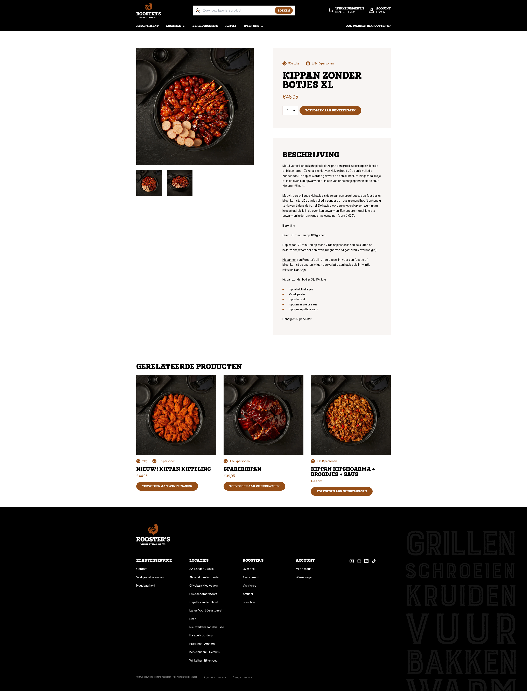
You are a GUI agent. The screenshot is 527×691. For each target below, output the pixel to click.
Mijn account (304, 569)
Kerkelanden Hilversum (204, 652)
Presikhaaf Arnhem (202, 644)
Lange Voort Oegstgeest (205, 610)
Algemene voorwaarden (215, 677)
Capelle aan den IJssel (203, 602)
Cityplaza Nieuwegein (203, 585)
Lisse (192, 619)
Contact (141, 569)
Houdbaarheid (145, 585)
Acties (231, 25)
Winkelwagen (304, 577)
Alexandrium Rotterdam (205, 577)
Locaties (173, 25)
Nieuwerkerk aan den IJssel (207, 627)
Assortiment (147, 25)
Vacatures (249, 585)
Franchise (249, 602)
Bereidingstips (205, 25)
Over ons (251, 25)
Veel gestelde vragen (150, 577)
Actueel (248, 594)
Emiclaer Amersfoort (203, 594)
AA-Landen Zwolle (201, 569)
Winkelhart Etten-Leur (204, 660)
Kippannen (289, 260)
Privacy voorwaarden (242, 677)
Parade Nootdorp (201, 635)
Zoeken (284, 10)
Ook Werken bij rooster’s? (368, 25)
